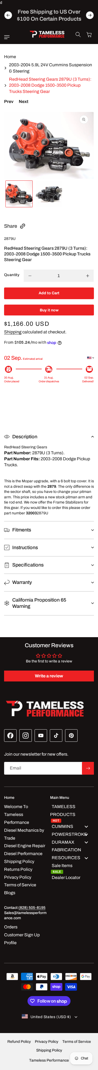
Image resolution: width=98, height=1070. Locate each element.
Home (10, 56)
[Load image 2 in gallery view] (49, 194)
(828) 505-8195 (32, 908)
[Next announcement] (90, 15)
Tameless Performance (49, 1060)
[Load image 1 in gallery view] (19, 194)
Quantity (11, 275)
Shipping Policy (49, 1050)
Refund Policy (19, 1042)
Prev (8, 101)
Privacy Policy (46, 1042)
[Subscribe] (88, 768)
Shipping (13, 332)
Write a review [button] (49, 676)
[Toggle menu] (86, 827)
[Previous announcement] (8, 15)
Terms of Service (76, 1042)
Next (23, 101)
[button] (8, 37)
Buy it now (49, 310)
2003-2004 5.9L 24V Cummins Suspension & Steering (50, 67)
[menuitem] (72, 813)
